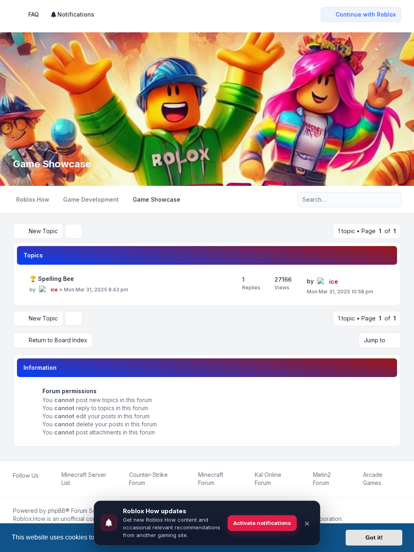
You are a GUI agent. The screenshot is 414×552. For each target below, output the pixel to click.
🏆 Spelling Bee (52, 278)
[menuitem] (72, 14)
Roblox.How (29, 518)
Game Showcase (52, 164)
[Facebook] (14, 484)
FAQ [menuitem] (33, 14)
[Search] (378, 199)
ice (54, 290)
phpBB (56, 510)
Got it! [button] (374, 537)
